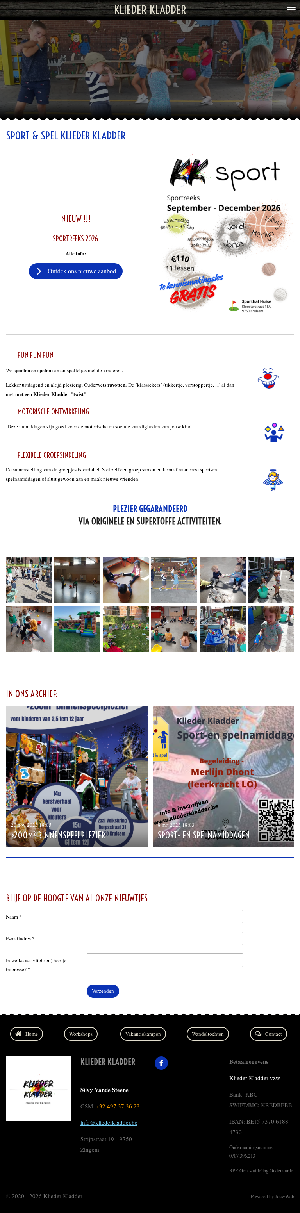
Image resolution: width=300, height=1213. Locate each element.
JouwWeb (284, 1196)
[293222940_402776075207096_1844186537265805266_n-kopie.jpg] (126, 629)
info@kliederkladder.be (109, 1122)
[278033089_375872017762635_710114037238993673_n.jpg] (77, 580)
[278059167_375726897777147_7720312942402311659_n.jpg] (174, 629)
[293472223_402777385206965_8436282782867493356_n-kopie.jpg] (77, 629)
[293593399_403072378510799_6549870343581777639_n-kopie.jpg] (222, 629)
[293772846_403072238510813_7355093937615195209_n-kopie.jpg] (271, 580)
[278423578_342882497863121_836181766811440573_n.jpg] (29, 580)
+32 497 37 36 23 (118, 1106)
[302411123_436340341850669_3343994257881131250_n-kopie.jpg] (174, 580)
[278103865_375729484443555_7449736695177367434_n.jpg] (29, 629)
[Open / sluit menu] (291, 10)
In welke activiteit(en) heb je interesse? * (36, 965)
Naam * (14, 916)
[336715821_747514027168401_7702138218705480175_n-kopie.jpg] (126, 580)
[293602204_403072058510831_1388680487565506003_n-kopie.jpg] (271, 629)
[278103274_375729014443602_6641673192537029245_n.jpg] (222, 580)
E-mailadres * (20, 938)
